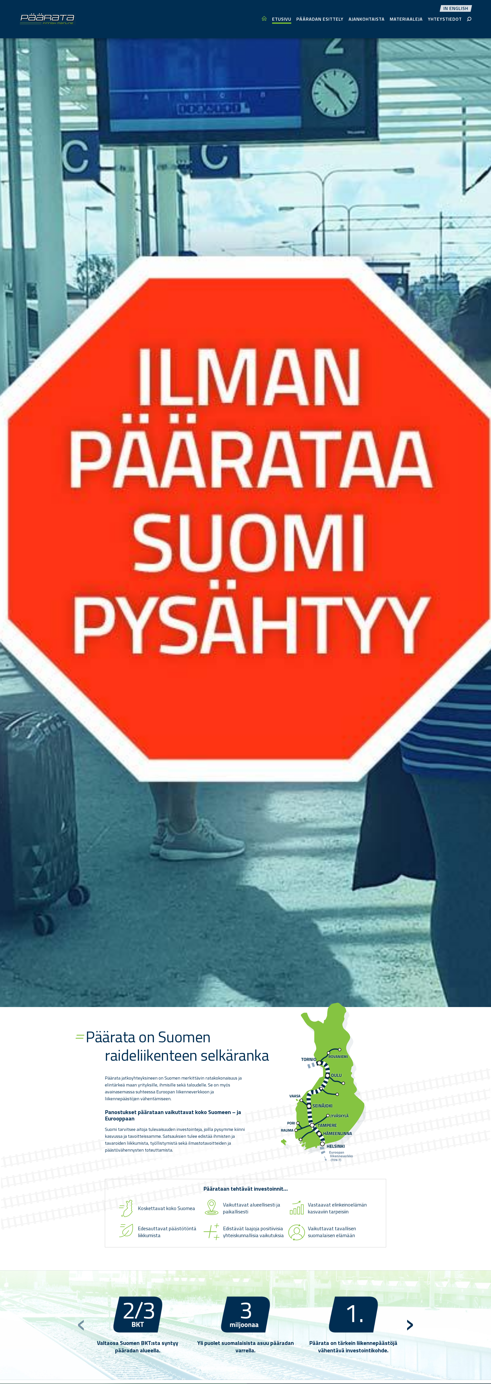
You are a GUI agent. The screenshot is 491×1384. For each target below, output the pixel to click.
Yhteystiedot (445, 19)
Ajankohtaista (367, 19)
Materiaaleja (406, 19)
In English (455, 8)
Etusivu (281, 19)
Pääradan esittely (319, 19)
